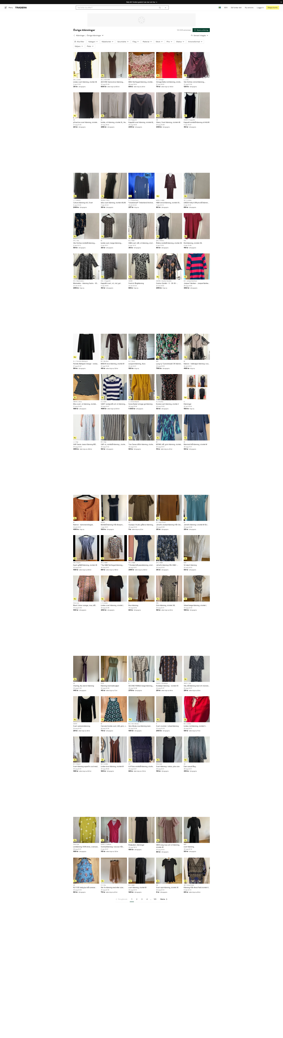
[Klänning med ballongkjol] (114, 669)
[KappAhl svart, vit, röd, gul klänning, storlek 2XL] (114, 266)
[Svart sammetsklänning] (86, 709)
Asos (133, 361)
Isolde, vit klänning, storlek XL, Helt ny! (114, 122)
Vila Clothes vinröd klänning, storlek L (194, 82)
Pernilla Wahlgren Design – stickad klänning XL (85, 364)
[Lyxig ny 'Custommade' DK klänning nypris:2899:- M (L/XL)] (169, 347)
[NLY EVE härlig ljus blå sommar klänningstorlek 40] (86, 871)
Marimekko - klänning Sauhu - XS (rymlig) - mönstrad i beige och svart (85, 283)
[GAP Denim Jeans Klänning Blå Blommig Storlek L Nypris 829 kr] (86, 427)
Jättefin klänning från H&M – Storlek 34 (166, 565)
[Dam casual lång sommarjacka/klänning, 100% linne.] (197, 749)
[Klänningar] (197, 387)
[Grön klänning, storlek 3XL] (169, 588)
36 (102, 562)
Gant (104, 401)
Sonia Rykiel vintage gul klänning (140, 404)
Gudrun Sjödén (166, 281)
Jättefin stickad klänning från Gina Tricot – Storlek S (168, 525)
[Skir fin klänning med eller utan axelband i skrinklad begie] (114, 871)
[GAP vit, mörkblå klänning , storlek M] (114, 427)
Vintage (161, 79)
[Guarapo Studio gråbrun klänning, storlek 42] (141, 508)
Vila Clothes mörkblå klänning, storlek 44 (84, 243)
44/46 (186, 120)
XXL (185, 240)
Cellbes (108, 844)
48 (157, 120)
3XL (157, 603)
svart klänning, (189, 847)
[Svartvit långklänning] (141, 266)
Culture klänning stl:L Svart (83, 203)
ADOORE (107, 79)
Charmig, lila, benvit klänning (83, 686)
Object (78, 764)
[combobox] (119, 7)
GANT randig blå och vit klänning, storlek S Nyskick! (113, 404)
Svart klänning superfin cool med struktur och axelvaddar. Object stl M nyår (86, 766)
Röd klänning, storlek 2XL (193, 243)
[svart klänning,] (197, 830)
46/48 (103, 200)
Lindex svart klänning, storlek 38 (85, 82)
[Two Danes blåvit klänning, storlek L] (141, 427)
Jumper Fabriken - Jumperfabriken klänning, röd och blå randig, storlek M (196, 283)
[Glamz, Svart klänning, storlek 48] (169, 105)
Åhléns (162, 240)
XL (101, 120)
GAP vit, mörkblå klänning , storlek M (113, 444)
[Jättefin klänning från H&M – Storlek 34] (169, 548)
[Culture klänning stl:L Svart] (86, 186)
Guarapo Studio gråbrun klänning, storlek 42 (140, 525)
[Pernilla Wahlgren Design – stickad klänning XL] (86, 347)
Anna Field (190, 885)
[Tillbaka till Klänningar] (74, 35)
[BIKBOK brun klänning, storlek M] (114, 347)
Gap (77, 442)
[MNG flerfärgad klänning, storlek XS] (141, 65)
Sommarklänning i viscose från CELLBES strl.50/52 (112, 847)
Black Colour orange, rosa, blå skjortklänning (84, 605)
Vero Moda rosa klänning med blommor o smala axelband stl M (140, 726)
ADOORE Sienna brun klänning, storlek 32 (112, 82)
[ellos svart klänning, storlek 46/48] (114, 186)
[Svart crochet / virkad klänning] (169, 709)
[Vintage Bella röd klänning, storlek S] (169, 65)
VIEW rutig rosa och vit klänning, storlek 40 (168, 846)
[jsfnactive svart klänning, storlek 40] (86, 105)
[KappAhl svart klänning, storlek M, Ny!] (141, 105)
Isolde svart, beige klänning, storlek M (111, 243)
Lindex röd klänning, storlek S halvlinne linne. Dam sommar (194, 726)
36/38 (158, 281)
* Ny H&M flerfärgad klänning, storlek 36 (112, 565)
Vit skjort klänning (190, 565)
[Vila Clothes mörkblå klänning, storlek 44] (86, 226)
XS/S (102, 683)
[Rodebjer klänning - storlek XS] (169, 669)
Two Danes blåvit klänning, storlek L (141, 444)
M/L (157, 361)
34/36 (130, 281)
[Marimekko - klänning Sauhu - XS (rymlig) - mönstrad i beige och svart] (86, 266)
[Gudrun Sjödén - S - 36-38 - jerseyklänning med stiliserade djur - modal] (169, 266)
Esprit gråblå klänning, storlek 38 (85, 565)
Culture (78, 200)
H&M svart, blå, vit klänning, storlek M (141, 243)
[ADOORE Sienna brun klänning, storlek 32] (114, 65)
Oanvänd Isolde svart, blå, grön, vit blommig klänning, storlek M (114, 726)
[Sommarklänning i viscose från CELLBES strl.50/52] (114, 830)
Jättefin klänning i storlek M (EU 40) (195, 525)
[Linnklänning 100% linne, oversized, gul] (86, 830)
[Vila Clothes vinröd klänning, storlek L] (197, 65)
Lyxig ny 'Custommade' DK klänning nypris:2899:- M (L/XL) (169, 364)
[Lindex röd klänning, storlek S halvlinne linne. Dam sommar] (197, 709)
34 (157, 562)
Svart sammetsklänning (81, 726)
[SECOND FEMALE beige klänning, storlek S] (141, 669)
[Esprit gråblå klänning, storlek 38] (86, 548)
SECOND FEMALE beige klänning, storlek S (140, 686)
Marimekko (80, 281)
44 (74, 240)
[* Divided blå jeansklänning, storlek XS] (141, 548)
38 (74, 79)
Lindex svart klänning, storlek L (112, 605)
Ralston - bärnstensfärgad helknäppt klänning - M (83, 525)
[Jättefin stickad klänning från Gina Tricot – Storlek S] (169, 508)
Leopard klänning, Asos (136, 364)
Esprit (78, 562)
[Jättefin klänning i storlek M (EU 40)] (197, 508)
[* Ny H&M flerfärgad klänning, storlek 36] (114, 548)
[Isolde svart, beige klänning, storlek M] (114, 226)
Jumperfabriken (192, 281)
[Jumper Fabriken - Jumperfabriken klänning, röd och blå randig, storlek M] (197, 266)
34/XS (158, 683)
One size (76, 603)
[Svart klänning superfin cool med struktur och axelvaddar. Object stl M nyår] (86, 749)
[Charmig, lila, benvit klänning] (86, 669)
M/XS (158, 200)
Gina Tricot (162, 522)
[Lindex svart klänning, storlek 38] (86, 65)
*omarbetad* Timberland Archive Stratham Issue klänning (140, 203)
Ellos (108, 200)
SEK (226, 7)
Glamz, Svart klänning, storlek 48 (168, 122)
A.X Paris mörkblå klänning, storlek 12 (140, 766)
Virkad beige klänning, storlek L (195, 605)
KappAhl (134, 120)
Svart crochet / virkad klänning (167, 726)
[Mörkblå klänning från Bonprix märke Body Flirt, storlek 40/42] (114, 508)
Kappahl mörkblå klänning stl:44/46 (196, 122)
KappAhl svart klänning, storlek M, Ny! (140, 122)
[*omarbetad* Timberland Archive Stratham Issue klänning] (141, 186)
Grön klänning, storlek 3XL (165, 605)
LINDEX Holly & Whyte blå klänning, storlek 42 (196, 203)
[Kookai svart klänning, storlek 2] (169, 387)
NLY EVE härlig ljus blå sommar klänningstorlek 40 (84, 888)
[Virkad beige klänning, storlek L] (197, 588)
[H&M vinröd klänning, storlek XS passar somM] (169, 186)
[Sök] (159, 7)
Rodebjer (165, 683)
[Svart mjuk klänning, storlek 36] (169, 871)
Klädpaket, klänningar (136, 845)
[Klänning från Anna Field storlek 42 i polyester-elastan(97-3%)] (197, 871)
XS (129, 79)
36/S (185, 683)
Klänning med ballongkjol (110, 686)
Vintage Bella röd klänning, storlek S (168, 82)
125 (155, 899)
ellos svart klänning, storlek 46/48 (113, 203)
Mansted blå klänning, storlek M (195, 444)
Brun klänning (133, 605)
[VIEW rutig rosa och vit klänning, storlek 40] (169, 830)
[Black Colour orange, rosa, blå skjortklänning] (86, 588)
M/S (185, 562)
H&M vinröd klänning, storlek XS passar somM (167, 203)
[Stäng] (281, 2)
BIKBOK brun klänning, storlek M (112, 364)
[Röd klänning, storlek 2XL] (197, 226)
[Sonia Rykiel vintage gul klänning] (141, 387)
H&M (162, 200)
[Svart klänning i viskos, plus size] (169, 749)
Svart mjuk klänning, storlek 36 (167, 887)
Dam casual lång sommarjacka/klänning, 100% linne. (196, 766)
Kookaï (161, 401)
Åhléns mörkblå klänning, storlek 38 (169, 243)
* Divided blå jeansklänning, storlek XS (141, 565)
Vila (187, 79)
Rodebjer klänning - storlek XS (167, 686)
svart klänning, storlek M (137, 887)
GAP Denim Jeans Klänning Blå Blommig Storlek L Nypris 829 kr (84, 444)
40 (74, 120)
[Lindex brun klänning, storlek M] (114, 749)
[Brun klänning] (141, 588)
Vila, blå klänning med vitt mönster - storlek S (196, 686)
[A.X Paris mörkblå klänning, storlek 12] (141, 749)
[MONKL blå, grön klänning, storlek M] (169, 427)
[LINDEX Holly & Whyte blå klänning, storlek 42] (197, 186)
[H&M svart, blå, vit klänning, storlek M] (141, 226)
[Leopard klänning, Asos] (141, 347)
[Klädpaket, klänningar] (141, 830)
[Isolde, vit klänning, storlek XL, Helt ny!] (114, 105)
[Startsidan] (21, 7)
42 (184, 200)
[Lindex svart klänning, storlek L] (114, 588)
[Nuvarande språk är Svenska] (220, 7)
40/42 (103, 522)
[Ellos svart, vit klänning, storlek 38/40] (86, 387)
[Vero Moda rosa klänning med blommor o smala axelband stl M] (141, 709)
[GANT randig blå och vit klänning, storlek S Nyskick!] (114, 387)
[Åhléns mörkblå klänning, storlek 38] (169, 226)
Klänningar (80, 35)
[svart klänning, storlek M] (141, 871)
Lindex (79, 79)
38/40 (75, 401)
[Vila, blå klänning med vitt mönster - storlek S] (197, 669)
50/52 (102, 844)
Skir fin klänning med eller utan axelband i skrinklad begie (112, 888)
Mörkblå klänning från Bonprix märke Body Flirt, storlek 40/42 (112, 525)
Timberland (134, 200)
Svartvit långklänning (136, 283)
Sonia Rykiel (135, 401)
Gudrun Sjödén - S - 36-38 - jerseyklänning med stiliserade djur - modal (169, 283)
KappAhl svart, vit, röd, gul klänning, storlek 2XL (110, 283)
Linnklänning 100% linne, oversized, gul (86, 847)
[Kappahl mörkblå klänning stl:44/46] (197, 105)
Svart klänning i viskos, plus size (168, 766)
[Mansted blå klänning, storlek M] (197, 427)
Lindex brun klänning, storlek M (112, 766)
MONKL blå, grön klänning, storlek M (168, 444)
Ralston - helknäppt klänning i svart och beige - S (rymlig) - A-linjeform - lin (197, 364)
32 (101, 79)
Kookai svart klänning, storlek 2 (167, 404)
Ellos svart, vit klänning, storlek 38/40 (84, 404)
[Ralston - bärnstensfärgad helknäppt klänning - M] (86, 508)
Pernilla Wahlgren (82, 361)
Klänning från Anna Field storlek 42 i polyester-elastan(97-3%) (196, 888)
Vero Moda (135, 724)
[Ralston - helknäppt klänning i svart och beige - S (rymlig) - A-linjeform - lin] (197, 347)
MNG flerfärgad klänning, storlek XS (140, 82)
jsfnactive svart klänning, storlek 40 (85, 122)
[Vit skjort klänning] (197, 548)
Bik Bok (106, 361)
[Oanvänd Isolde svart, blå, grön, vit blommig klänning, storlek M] (114, 709)
